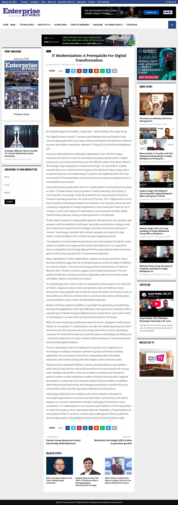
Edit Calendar (103, 2)
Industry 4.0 (44, 25)
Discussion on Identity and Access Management (156, 120)
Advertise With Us (66, 2)
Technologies (27, 25)
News (13, 25)
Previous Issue (21, 114)
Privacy (24, 2)
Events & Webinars (80, 25)
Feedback (34, 2)
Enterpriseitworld (116, 502)
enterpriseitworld (54, 65)
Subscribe (81, 2)
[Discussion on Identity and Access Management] (156, 104)
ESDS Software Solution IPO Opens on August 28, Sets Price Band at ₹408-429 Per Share (118, 480)
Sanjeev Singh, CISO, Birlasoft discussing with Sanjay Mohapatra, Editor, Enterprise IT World (156, 193)
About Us (52, 2)
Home (5, 25)
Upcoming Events (113, 25)
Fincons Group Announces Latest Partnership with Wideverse (63, 442)
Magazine (98, 25)
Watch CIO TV (147, 342)
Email (7, 185)
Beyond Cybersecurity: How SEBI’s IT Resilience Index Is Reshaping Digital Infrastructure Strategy (87, 482)
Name (7, 177)
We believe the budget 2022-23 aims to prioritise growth (113, 442)
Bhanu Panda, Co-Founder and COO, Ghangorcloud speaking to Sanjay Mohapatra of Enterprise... (156, 156)
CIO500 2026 (131, 25)
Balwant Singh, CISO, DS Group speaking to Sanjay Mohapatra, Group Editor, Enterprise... (154, 231)
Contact (91, 2)
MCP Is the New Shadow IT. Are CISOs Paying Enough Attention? (59, 480)
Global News (60, 25)
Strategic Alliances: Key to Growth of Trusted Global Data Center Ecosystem (21, 153)
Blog (43, 2)
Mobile (7, 193)
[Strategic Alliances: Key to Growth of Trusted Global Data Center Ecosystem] (21, 136)
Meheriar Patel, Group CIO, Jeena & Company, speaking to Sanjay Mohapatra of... (156, 268)
